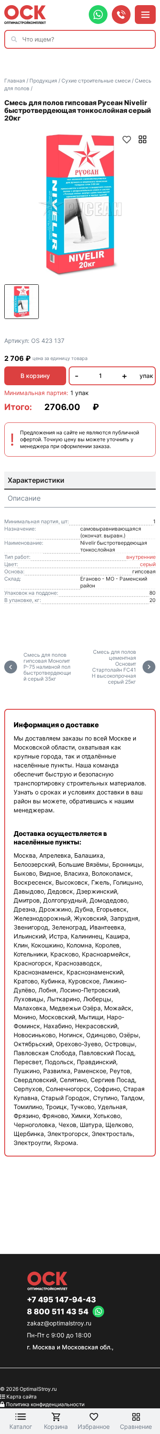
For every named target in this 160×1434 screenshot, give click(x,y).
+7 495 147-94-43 (61, 1299)
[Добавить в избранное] (127, 139)
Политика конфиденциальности (45, 1404)
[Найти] (16, 39)
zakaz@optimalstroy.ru (59, 1323)
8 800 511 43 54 (57, 1311)
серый (148, 564)
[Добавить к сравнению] (142, 139)
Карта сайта (21, 1396)
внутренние (141, 557)
